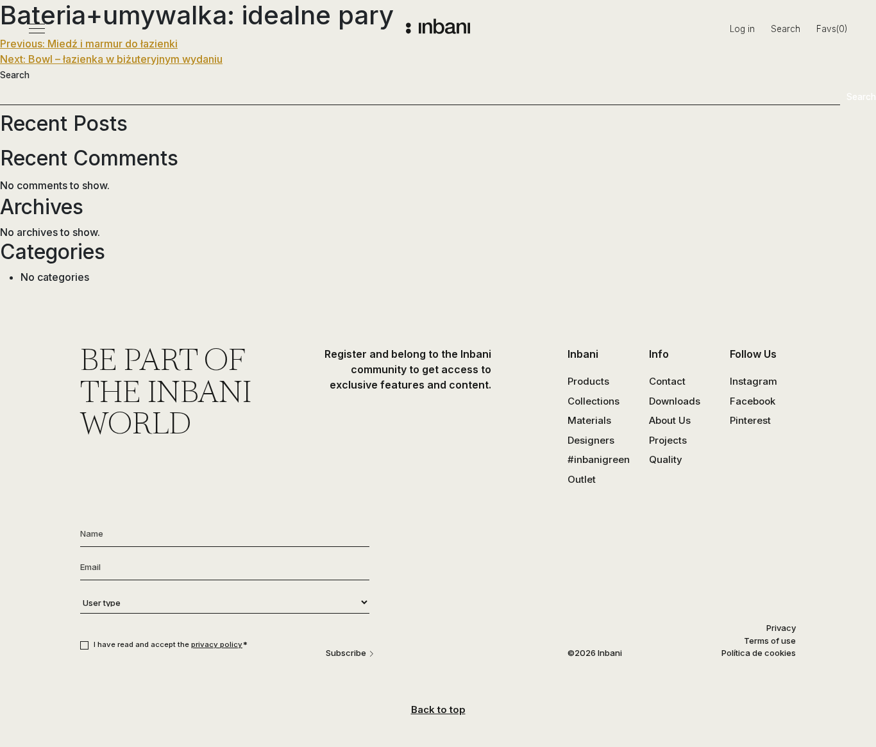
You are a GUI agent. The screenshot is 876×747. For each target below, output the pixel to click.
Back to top (438, 709)
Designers (591, 440)
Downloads (674, 401)
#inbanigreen (599, 459)
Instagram (753, 381)
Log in (742, 29)
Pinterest (750, 420)
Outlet (582, 479)
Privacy (781, 628)
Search (785, 29)
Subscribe (346, 653)
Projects (668, 440)
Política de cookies (758, 653)
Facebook (752, 401)
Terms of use (770, 640)
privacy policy (216, 644)
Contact (667, 381)
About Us (670, 420)
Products (588, 381)
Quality (665, 459)
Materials (589, 420)
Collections (593, 401)
